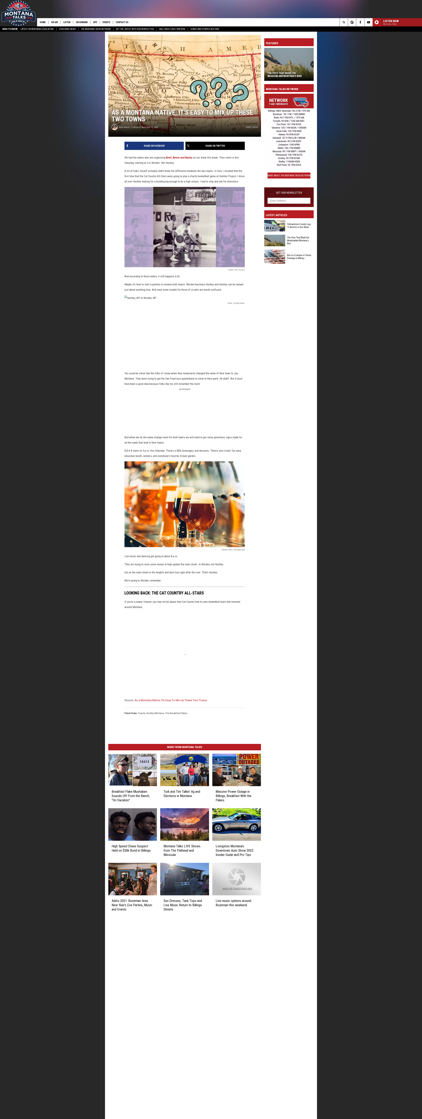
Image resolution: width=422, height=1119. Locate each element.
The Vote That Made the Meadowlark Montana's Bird (298, 240)
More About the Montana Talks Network (289, 175)
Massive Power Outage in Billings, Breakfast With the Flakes (233, 796)
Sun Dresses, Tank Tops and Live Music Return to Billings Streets (183, 905)
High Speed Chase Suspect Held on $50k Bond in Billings (131, 848)
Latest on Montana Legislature (37, 29)
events (141, 713)
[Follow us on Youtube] (368, 22)
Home (43, 22)
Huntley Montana (155, 713)
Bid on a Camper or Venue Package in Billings (288, 75)
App (95, 22)
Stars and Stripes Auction (204, 29)
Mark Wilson (124, 127)
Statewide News (67, 29)
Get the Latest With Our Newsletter (135, 29)
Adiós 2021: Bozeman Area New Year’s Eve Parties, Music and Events (132, 905)
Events (106, 22)
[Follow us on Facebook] (360, 22)
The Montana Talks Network (96, 29)
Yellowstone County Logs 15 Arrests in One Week (299, 225)
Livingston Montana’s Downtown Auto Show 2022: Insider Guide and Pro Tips (235, 850)
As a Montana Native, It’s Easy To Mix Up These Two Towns (171, 700)
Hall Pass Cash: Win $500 (172, 29)
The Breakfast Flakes (176, 713)
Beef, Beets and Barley (179, 157)
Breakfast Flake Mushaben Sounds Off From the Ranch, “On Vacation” (131, 796)
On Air (54, 22)
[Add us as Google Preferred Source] (352, 22)
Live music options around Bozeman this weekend (233, 903)
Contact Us (122, 22)
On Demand (82, 22)
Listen (66, 22)
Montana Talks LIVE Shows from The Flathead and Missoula (182, 850)
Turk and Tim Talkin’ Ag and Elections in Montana (182, 794)
